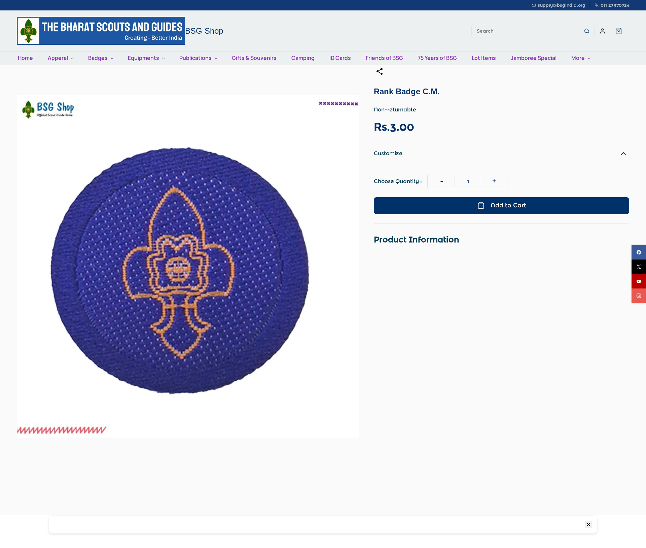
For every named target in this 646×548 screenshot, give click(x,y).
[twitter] (639, 267)
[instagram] (639, 295)
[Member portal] (603, 31)
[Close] (588, 524)
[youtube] (639, 281)
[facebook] (639, 252)
